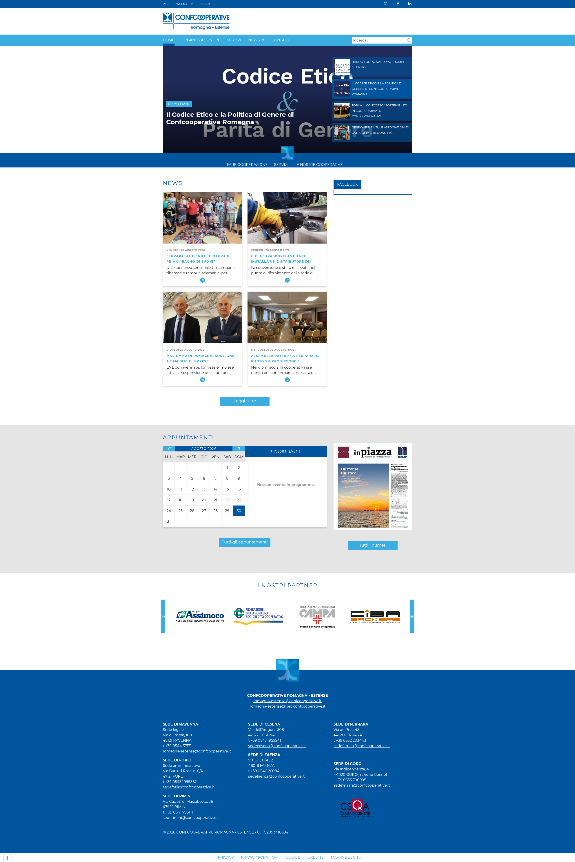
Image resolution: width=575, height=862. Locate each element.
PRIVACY (226, 857)
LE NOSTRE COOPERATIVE (319, 165)
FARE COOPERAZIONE (247, 165)
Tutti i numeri (373, 545)
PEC (166, 4)
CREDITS (315, 857)
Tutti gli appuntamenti (245, 542)
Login (205, 4)
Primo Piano (179, 104)
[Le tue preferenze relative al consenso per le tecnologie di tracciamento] (7, 858)
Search (409, 40)
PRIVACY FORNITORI (260, 857)
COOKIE (293, 857)
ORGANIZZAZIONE (198, 40)
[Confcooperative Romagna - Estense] (196, 21)
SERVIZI (234, 40)
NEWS (254, 40)
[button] (218, 40)
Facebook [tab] (347, 184)
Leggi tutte (245, 400)
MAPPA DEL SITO (346, 857)
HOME (169, 40)
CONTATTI (280, 40)
